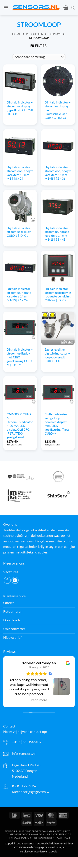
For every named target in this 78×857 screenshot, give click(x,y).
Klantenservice (59, 834)
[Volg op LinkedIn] (15, 580)
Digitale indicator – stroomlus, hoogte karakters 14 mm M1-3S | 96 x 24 (20, 294)
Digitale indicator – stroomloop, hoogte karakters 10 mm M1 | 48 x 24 (20, 172)
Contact (63, 837)
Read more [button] (39, 700)
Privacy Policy (20, 837)
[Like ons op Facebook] (7, 580)
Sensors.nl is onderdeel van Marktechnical (38, 831)
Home (16, 34)
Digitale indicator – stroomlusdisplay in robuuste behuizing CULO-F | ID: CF (58, 294)
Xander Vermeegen (39, 663)
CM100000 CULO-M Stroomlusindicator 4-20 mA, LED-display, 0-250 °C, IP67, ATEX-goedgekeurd (20, 425)
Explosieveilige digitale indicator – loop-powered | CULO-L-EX (57, 355)
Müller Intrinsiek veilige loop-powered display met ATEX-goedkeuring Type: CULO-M (57, 423)
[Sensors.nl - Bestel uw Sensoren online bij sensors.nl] (36, 7)
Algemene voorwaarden (25, 834)
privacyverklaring (52, 847)
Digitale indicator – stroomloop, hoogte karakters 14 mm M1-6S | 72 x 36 (58, 172)
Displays (55, 34)
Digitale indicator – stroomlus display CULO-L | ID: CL (20, 231)
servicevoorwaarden (32, 851)
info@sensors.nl (24, 753)
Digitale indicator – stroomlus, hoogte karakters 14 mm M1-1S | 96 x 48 (58, 233)
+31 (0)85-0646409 (26, 742)
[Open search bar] (73, 7)
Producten (34, 34)
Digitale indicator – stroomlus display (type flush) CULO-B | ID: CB (20, 108)
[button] (5, 7)
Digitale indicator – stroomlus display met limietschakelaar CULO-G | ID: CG (58, 110)
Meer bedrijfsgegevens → (31, 792)
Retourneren (44, 837)
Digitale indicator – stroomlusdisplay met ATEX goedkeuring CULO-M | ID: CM (20, 357)
